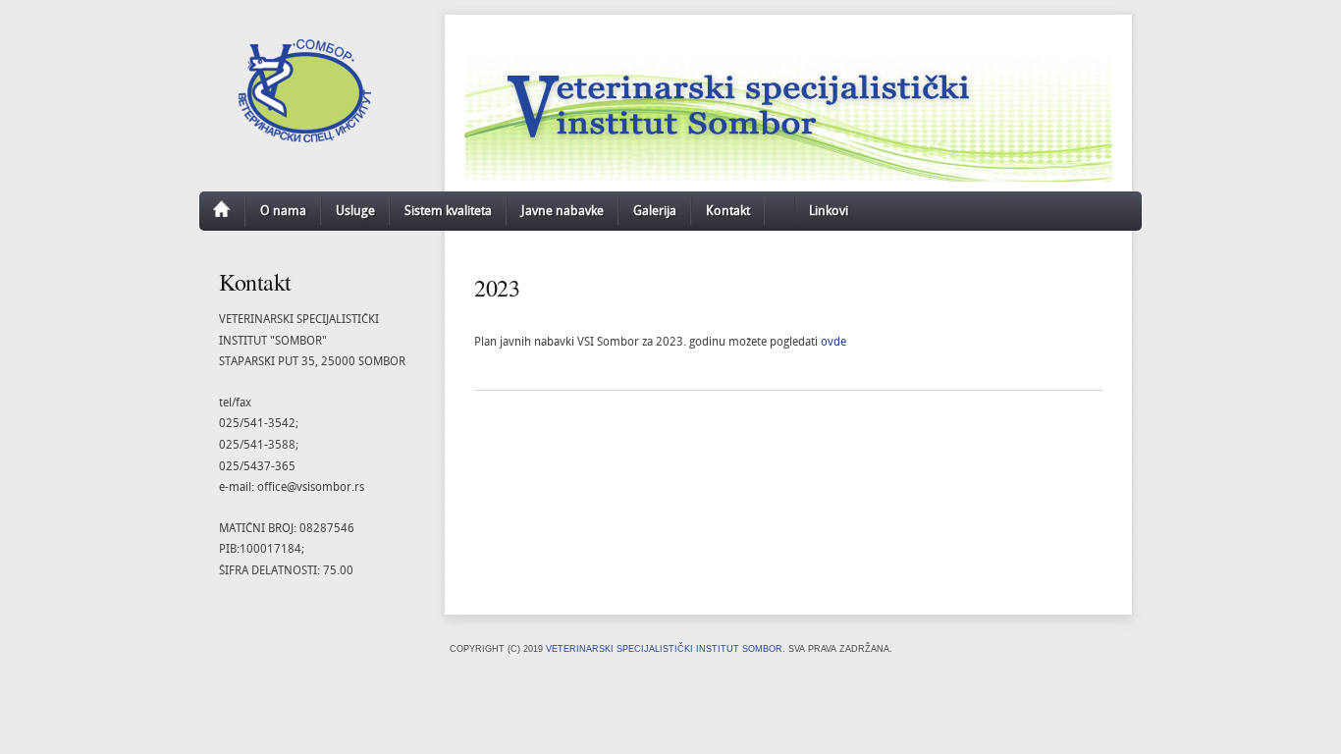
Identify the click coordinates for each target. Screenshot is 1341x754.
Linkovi (828, 211)
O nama (283, 211)
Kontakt (728, 211)
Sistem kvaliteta (448, 211)
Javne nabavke (562, 211)
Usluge (355, 211)
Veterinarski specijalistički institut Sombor (664, 649)
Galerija (654, 211)
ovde (833, 342)
